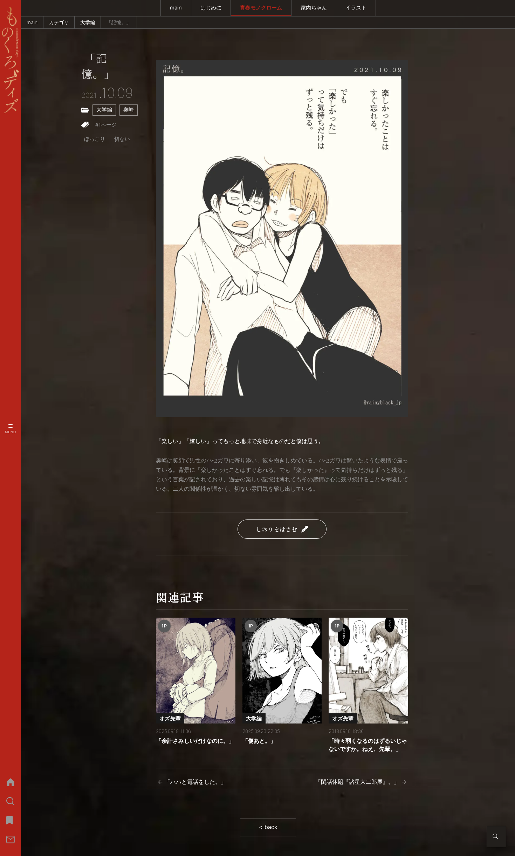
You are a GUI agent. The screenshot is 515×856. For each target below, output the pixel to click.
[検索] (10, 801)
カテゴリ (59, 22)
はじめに (210, 8)
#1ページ (106, 125)
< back (268, 826)
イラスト (355, 8)
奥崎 (128, 110)
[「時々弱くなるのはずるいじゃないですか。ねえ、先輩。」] (368, 670)
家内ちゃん (314, 8)
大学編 (87, 22)
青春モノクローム (261, 8)
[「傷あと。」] (282, 670)
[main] (10, 782)
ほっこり (94, 139)
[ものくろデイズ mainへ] (10, 60)
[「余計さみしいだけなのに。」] (195, 670)
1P (164, 626)
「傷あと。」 (259, 740)
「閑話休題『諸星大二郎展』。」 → (360, 781)
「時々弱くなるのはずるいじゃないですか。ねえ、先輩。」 (368, 744)
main (176, 8)
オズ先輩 (170, 718)
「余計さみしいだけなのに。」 (195, 740)
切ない (122, 139)
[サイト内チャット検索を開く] (495, 836)
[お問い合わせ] (10, 839)
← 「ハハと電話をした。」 (192, 781)
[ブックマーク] (10, 820)
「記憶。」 (98, 66)
